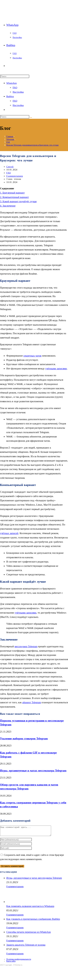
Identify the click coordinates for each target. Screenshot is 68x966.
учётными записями (56, 368)
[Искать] (31, 117)
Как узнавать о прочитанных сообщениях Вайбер (33, 919)
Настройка (18, 92)
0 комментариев (14, 176)
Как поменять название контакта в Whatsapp (30, 906)
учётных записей (9, 533)
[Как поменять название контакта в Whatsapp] (16, 901)
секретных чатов (32, 355)
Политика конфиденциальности (18, 959)
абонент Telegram (31, 702)
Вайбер (10, 96)
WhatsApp (11, 83)
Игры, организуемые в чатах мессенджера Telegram (33, 770)
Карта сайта (10, 961)
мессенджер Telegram (26, 646)
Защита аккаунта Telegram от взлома (25, 944)
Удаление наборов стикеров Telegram (24, 738)
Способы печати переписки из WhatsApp (28, 932)
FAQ (15, 87)
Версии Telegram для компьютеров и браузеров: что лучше (32, 145)
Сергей (10, 167)
